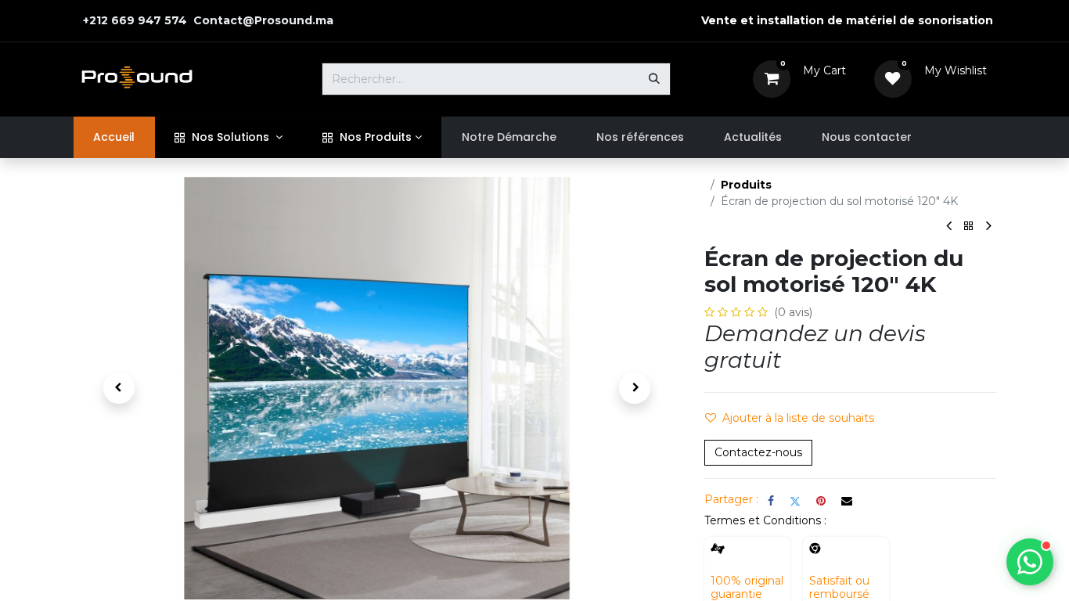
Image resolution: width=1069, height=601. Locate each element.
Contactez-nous (758, 452)
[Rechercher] (654, 79)
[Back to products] (968, 226)
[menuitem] (114, 137)
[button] (119, 388)
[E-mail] (846, 500)
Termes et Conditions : (765, 520)
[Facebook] (771, 500)
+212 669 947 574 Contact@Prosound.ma (206, 20)
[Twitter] (795, 500)
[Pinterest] (821, 500)
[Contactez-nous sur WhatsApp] (1029, 561)
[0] (771, 78)
